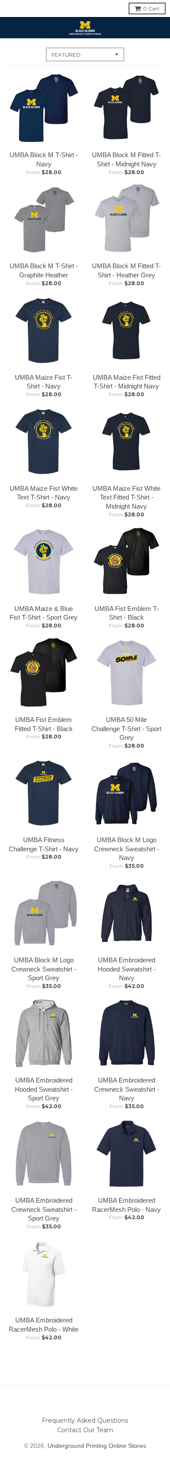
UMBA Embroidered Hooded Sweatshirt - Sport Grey (44, 1089)
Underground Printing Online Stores (97, 1445)
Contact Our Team (85, 1430)
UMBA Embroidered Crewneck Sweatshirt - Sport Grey (43, 1209)
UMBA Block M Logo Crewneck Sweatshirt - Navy (126, 849)
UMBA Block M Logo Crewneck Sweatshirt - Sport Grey (43, 969)
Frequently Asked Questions (85, 1420)
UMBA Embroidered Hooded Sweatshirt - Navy (127, 969)
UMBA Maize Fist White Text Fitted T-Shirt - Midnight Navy (126, 497)
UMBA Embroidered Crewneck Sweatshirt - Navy (126, 1089)
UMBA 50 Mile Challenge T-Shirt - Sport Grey (126, 729)
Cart (151, 8)
